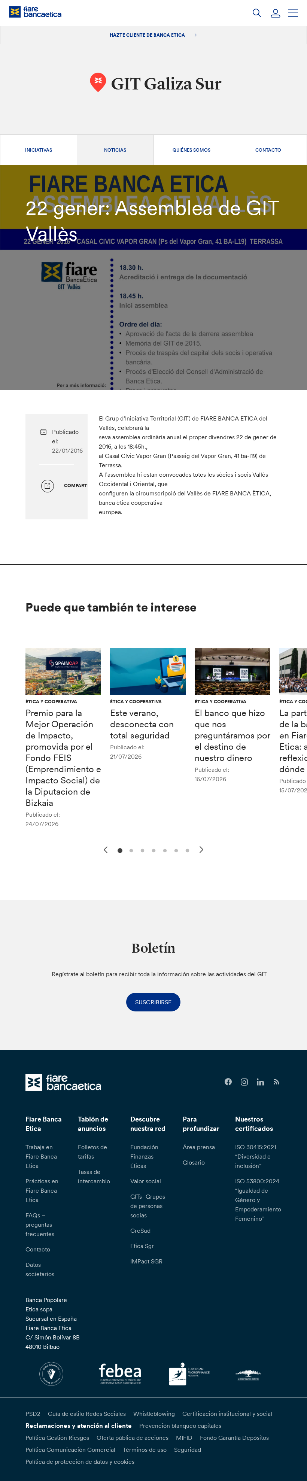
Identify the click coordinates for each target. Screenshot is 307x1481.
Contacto (268, 150)
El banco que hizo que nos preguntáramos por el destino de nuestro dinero (232, 735)
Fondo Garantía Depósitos (234, 1437)
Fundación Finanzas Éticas (144, 1156)
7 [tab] (186, 850)
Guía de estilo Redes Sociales (87, 1413)
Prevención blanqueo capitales (180, 1425)
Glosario (194, 1162)
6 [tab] (175, 850)
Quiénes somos (191, 150)
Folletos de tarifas (92, 1151)
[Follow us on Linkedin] (260, 1082)
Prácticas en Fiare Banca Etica (41, 1190)
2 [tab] (130, 850)
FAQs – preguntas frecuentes (39, 1224)
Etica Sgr (142, 1246)
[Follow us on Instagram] (244, 1082)
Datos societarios (39, 1269)
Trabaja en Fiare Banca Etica (41, 1156)
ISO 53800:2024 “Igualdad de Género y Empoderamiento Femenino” (258, 1199)
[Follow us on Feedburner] (276, 1082)
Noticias (115, 150)
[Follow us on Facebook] (228, 1082)
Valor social (145, 1181)
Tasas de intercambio (94, 1176)
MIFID (184, 1437)
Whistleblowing (154, 1413)
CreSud (140, 1230)
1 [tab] (119, 850)
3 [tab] (141, 850)
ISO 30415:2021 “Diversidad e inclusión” (255, 1156)
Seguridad (187, 1449)
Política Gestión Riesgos (57, 1437)
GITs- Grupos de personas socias (147, 1206)
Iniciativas (38, 150)
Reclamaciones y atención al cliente (78, 1425)
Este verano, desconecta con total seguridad (142, 724)
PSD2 (32, 1413)
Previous (104, 848)
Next (202, 851)
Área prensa (199, 1147)
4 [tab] (152, 850)
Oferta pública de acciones (132, 1437)
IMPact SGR (146, 1261)
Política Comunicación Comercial (70, 1449)
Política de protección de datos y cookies (79, 1461)
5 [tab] (164, 850)
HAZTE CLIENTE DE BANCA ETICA (148, 35)
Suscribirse (153, 1002)
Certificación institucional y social (227, 1413)
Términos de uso (145, 1449)
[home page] (35, 12)
